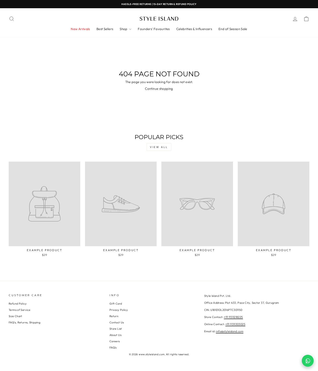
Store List (115, 328)
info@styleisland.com (229, 331)
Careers (114, 341)
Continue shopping (159, 89)
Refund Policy (18, 303)
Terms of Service (19, 310)
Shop (124, 29)
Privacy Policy (118, 310)
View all (159, 147)
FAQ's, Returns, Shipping (24, 322)
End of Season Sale (232, 29)
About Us (115, 335)
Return (113, 316)
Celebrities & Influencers (194, 29)
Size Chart (15, 316)
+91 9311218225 (233, 317)
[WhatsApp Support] (308, 361)
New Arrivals (80, 29)
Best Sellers (104, 29)
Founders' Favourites (154, 29)
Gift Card (115, 303)
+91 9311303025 (235, 324)
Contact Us (116, 322)
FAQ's (113, 347)
